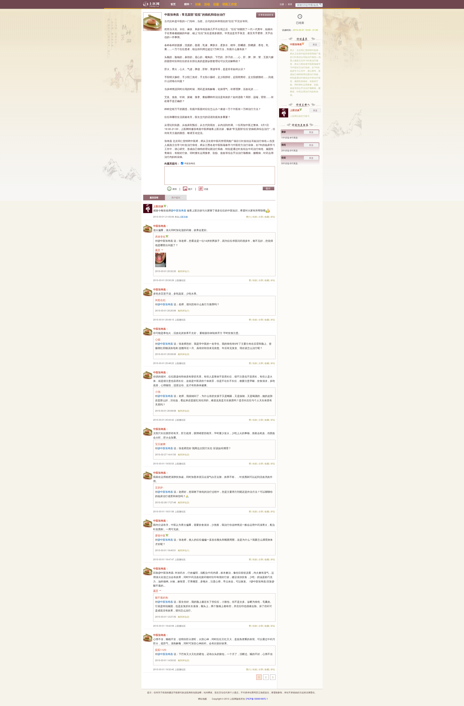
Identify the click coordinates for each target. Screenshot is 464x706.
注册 (282, 4)
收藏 (267, 216)
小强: (158, 391)
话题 (206, 188)
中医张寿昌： (160, 226)
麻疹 (283, 131)
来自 (181, 216)
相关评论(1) (183, 271)
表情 (174, 188)
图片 (190, 188)
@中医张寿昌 (178, 210)
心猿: (158, 339)
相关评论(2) (183, 410)
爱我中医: (162, 535)
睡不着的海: (162, 597)
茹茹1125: (161, 650)
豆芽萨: (159, 487)
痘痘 (283, 157)
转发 (255, 216)
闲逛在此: (160, 300)
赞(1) (248, 216)
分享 (261, 216)
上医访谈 (294, 110)
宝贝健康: (160, 444)
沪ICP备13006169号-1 (257, 698)
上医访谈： (161, 206)
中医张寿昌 (189, 163)
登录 (290, 4)
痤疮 (283, 144)
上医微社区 (180, 280)
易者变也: (162, 236)
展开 (157, 250)
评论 (273, 216)
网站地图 (202, 698)
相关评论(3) (183, 354)
